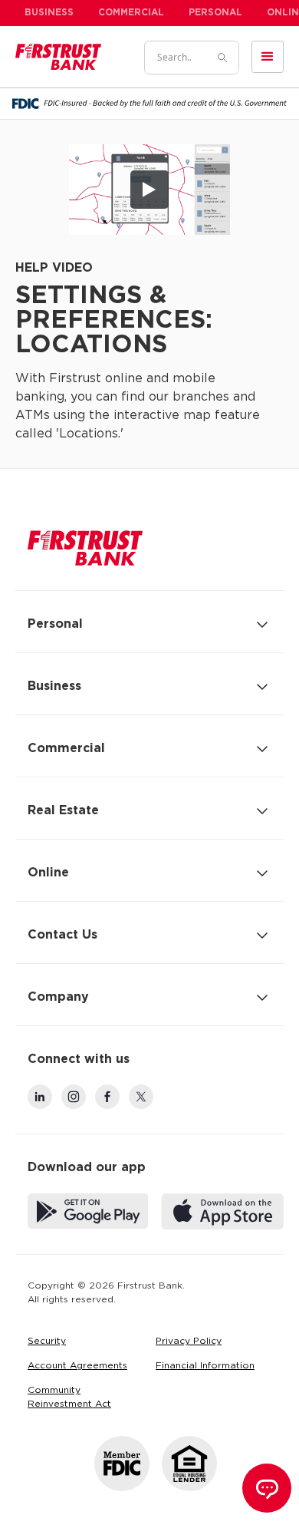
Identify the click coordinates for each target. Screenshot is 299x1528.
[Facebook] (107, 1096)
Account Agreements (77, 1365)
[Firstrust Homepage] (58, 56)
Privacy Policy (189, 1341)
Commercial (131, 12)
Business (49, 12)
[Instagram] (73, 1096)
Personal (215, 12)
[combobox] (174, 57)
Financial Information (205, 1365)
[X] (141, 1096)
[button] (267, 57)
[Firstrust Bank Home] (85, 548)
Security (47, 1341)
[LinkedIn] (40, 1096)
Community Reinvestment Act (69, 1397)
